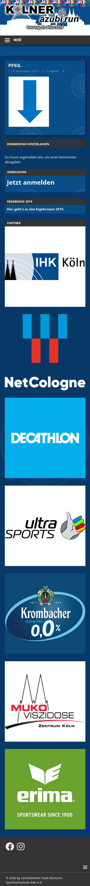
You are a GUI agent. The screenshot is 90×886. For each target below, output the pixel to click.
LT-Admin (52, 71)
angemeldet (27, 157)
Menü (17, 40)
